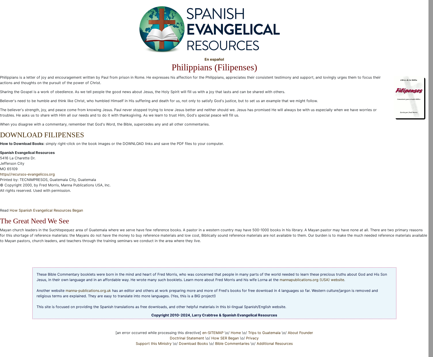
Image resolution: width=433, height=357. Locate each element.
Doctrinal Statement (187, 338)
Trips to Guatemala (264, 332)
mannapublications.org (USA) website (312, 279)
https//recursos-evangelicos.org (27, 174)
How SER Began (225, 338)
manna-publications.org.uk (88, 290)
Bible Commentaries (232, 343)
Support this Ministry (154, 343)
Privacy (252, 338)
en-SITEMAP (212, 332)
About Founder (300, 332)
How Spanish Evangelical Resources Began (46, 210)
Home (236, 332)
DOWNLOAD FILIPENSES (42, 135)
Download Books (193, 343)
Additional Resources (275, 343)
